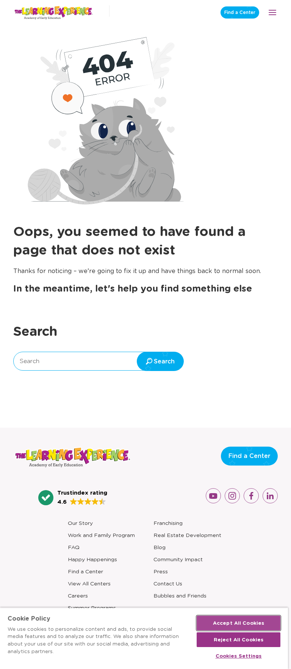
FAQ (74, 547)
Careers (78, 596)
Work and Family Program (101, 535)
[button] (73, 498)
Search (29, 361)
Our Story (80, 523)
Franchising (168, 523)
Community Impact (178, 559)
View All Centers (89, 584)
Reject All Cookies (238, 640)
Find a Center (239, 12)
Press (160, 571)
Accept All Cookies (238, 623)
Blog (159, 547)
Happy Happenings (92, 559)
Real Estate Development (187, 535)
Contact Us (167, 584)
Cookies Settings (239, 656)
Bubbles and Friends (180, 596)
